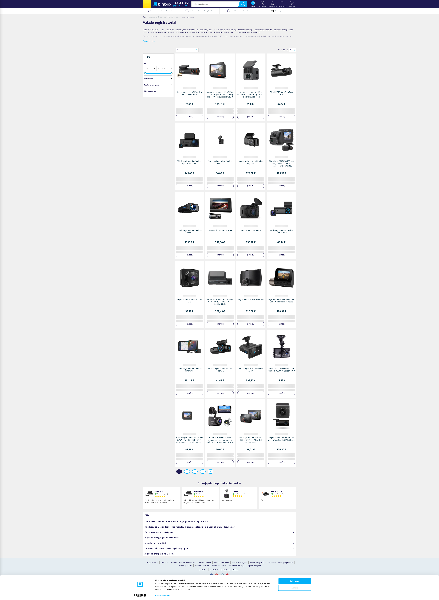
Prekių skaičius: (283, 50)
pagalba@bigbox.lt (181, 5)
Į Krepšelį (189, 117)
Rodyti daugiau (149, 41)
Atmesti (295, 588)
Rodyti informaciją (162, 595)
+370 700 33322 (181, 3)
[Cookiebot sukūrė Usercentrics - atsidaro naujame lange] (140, 595)
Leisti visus (294, 581)
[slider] (145, 73)
